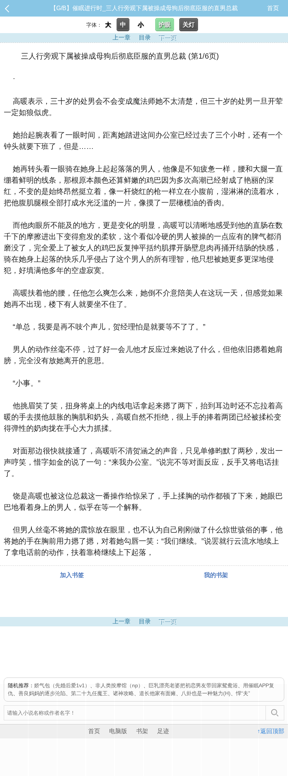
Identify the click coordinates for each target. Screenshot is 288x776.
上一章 (121, 37)
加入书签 (72, 575)
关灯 (189, 24)
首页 (273, 8)
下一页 (167, 37)
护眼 (165, 24)
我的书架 (216, 575)
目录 (145, 37)
